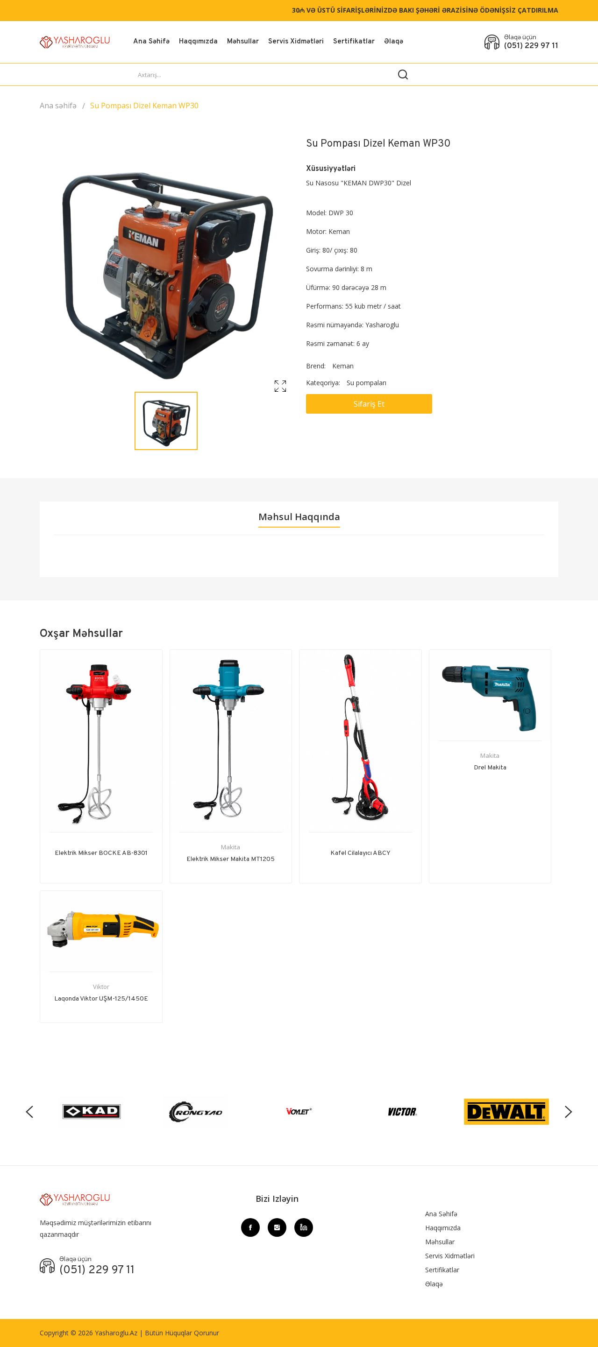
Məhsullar (243, 41)
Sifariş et (369, 404)
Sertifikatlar (354, 41)
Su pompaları (366, 382)
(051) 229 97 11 (531, 46)
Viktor (101, 986)
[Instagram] (277, 1227)
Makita (230, 847)
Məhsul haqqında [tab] (299, 517)
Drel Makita (490, 768)
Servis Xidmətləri (296, 41)
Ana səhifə (58, 105)
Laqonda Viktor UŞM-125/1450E (101, 999)
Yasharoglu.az (116, 1332)
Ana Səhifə (151, 41)
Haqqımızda (198, 41)
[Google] (303, 1227)
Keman (343, 365)
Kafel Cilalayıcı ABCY (360, 853)
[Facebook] (250, 1227)
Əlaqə (393, 41)
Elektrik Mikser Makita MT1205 (230, 859)
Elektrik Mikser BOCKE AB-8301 (101, 853)
